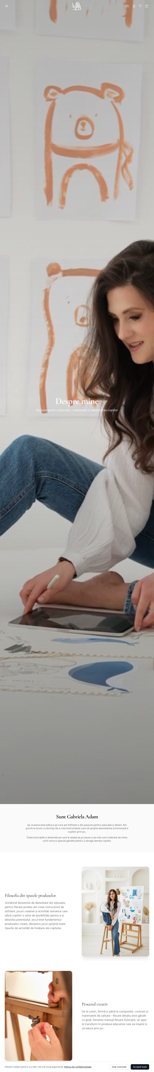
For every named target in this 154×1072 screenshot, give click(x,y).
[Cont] (134, 6)
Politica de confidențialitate (77, 1066)
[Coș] (146, 6)
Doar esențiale (119, 1066)
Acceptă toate (140, 1066)
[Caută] (127, 6)
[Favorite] (140, 5)
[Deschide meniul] (7, 6)
